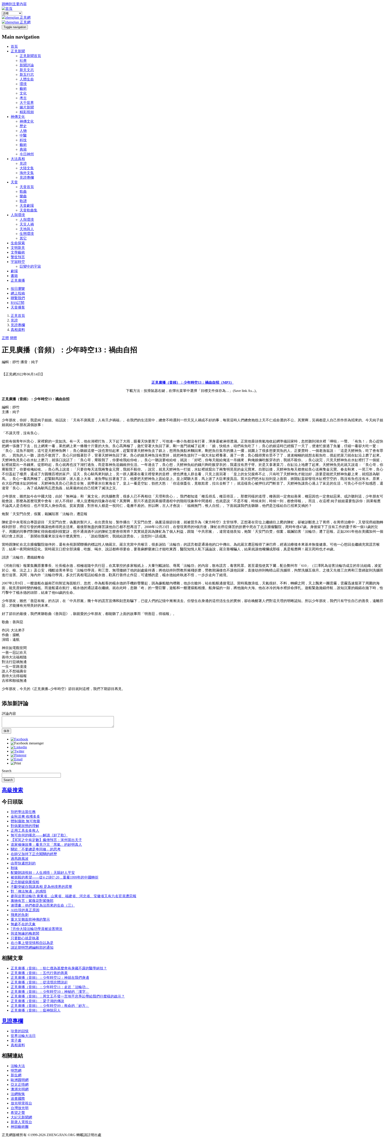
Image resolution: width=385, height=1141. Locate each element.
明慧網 (16, 1070)
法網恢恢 (18, 1094)
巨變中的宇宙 (30, 266)
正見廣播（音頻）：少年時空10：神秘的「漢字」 (50, 992)
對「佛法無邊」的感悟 (28, 891)
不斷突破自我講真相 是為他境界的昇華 (41, 887)
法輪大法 (18, 1066)
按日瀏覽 (18, 289)
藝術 (23, 88)
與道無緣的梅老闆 (25, 933)
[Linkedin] (19, 747)
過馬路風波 (20, 858)
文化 (23, 93)
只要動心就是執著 (25, 938)
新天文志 (27, 70)
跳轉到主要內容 (14, 4)
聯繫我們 (18, 298)
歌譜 (23, 201)
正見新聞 (18, 51)
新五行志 (27, 74)
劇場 (14, 271)
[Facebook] (19, 739)
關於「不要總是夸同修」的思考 (36, 849)
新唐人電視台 (21, 1122)
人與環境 (18, 215)
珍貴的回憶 (20, 1031)
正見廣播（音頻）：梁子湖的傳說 (37, 1001)
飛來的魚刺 (20, 915)
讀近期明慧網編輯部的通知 (32, 947)
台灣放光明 (20, 1108)
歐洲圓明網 (20, 1080)
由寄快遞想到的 (23, 863)
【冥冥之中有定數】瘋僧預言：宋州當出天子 (46, 840)
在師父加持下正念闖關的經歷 (34, 854)
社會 (23, 60)
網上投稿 (18, 293)
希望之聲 (18, 1112)
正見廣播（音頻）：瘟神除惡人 (36, 1010)
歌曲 (23, 191)
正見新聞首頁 (30, 56)
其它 (23, 238)
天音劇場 (27, 205)
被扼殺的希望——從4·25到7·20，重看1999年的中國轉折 (54, 877)
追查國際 (18, 1098)
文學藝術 (18, 252)
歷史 (23, 126)
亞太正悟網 (20, 1084)
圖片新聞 (27, 107)
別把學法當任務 (23, 812)
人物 (23, 131)
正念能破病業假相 (25, 882)
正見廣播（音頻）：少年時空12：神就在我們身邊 (50, 977)
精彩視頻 (27, 112)
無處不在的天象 (23, 924)
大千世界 (27, 102)
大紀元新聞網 (21, 1117)
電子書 (16, 1040)
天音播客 (18, 307)
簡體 (13, 338)
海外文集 (27, 173)
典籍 (23, 149)
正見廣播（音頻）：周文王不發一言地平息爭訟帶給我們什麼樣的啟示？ (68, 996)
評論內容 (9, 713)
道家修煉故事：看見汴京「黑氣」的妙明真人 (46, 844)
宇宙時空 (18, 262)
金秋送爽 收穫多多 (25, 816)
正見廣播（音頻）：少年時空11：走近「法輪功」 (50, 987)
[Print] (16, 763)
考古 (23, 98)
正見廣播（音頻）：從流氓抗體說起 (39, 982)
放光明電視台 (21, 1103)
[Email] (17, 759)
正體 (5, 338)
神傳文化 (18, 117)
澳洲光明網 (20, 1089)
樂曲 (23, 196)
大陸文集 (27, 168)
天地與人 (27, 229)
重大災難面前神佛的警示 (30, 919)
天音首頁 (27, 187)
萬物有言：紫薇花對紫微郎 (32, 901)
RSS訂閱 (17, 303)
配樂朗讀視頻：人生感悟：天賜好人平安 (43, 873)
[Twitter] (17, 751)
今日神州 (27, 154)
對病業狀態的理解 (25, 826)
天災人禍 (27, 224)
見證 (23, 163)
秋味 (14, 868)
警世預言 (18, 257)
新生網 (16, 1075)
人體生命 (27, 79)
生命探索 (18, 243)
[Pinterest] (18, 755)
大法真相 (18, 159)
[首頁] (7, 8)
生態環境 (27, 234)
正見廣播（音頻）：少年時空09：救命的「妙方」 (50, 1006)
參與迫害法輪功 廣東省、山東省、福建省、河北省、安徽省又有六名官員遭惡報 (73, 896)
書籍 (14, 276)
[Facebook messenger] (27, 743)
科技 (23, 140)
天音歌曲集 (28, 210)
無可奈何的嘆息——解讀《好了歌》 (39, 835)
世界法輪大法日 (23, 1036)
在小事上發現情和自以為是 (32, 943)
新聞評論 (27, 65)
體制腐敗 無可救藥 (25, 821)
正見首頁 (18, 316)
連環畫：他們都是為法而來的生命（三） (43, 905)
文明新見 (18, 248)
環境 (23, 84)
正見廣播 (18, 280)
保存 (6, 731)
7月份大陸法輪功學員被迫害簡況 (36, 929)
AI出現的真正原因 (25, 910)
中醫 (23, 135)
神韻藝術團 (20, 1127)
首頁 (14, 46)
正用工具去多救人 (25, 830)
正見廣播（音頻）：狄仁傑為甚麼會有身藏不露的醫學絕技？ (59, 968)
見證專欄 (27, 177)
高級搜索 (12, 790)
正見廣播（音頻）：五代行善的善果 (39, 973)
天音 (14, 182)
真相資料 (18, 330)
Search (6, 771)
